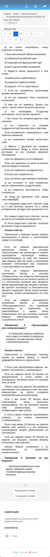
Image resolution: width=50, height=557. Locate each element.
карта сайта (32, 519)
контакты (23, 519)
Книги (16, 13)
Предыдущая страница (25, 490)
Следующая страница (25, 496)
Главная (7, 13)
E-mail (14, 535)
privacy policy (17, 521)
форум (15, 519)
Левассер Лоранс (29, 13)
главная (8, 519)
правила (8, 521)
